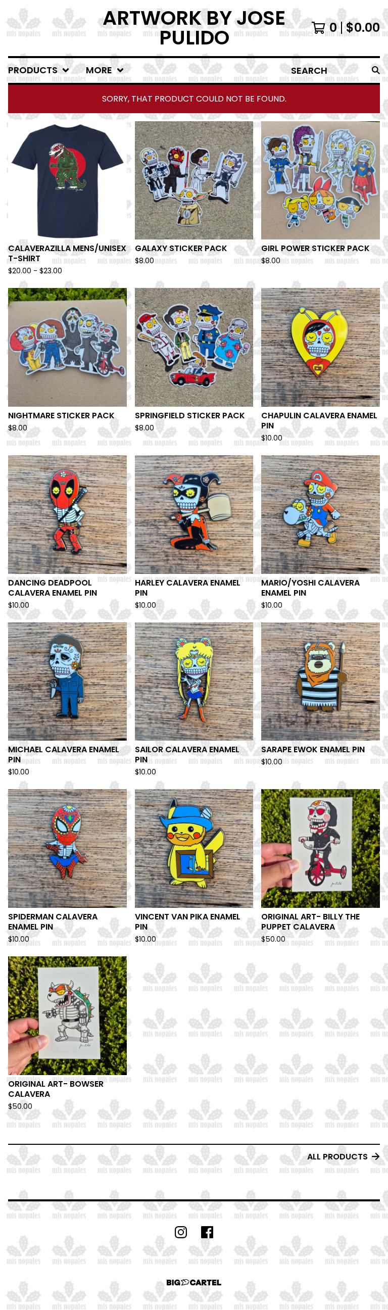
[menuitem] (39, 70)
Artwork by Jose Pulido (194, 28)
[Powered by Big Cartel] (194, 1282)
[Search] (376, 70)
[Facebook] (207, 1232)
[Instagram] (180, 1232)
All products (337, 1156)
